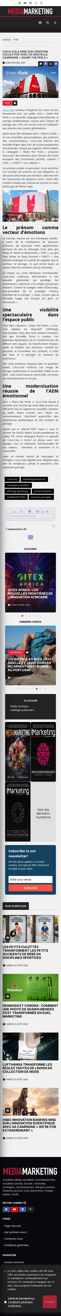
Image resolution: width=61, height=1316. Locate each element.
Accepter (50, 1301)
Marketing (16, 652)
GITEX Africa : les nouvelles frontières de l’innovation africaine (30, 593)
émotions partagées (41, 497)
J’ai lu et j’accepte (21, 1302)
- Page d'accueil (12, 1225)
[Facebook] (19, 3)
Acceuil (7, 39)
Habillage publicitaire (22, 710)
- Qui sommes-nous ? (15, 1232)
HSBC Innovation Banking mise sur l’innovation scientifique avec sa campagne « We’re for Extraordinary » (29, 1125)
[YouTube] (25, 3)
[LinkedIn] (30, 3)
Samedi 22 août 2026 (16, 965)
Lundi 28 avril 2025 (15, 62)
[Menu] (55, 22)
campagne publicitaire (18, 485)
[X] (41, 3)
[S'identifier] (40, 22)
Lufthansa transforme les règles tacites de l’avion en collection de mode (27, 1068)
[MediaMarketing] (30, 11)
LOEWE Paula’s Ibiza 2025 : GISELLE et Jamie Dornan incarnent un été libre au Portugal (30, 664)
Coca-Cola (8, 110)
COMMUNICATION (16, 497)
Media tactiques (19, 706)
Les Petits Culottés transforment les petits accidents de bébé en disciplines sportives (25, 952)
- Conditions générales (16, 1245)
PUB (16, 39)
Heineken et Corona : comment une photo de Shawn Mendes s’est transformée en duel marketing (30, 1011)
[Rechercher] (47, 22)
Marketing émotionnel (34, 479)
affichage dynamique (17, 491)
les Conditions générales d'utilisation (21, 1302)
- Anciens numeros (13, 1262)
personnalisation (42, 491)
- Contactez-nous (13, 1238)
